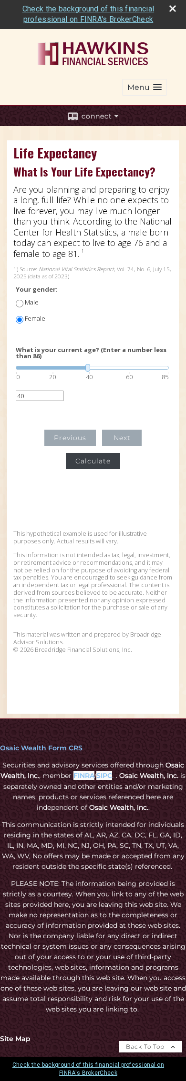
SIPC (104, 775)
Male (32, 302)
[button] (144, 87)
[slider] (92, 368)
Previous (70, 437)
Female (35, 318)
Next (122, 437)
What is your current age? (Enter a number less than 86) (91, 353)
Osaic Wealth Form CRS (41, 748)
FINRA (83, 775)
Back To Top (146, 1046)
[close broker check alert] (172, 8)
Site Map (15, 1038)
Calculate (93, 461)
